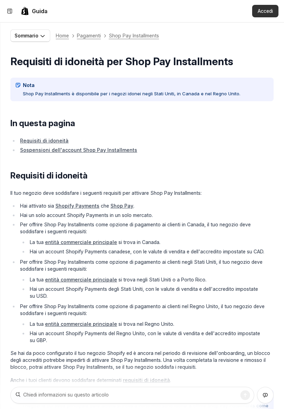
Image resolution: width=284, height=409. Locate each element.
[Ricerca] (245, 395)
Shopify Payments (77, 206)
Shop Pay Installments (134, 35)
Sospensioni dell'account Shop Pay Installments (78, 150)
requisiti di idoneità (146, 380)
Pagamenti (89, 35)
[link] (34, 11)
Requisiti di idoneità (44, 140)
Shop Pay (121, 206)
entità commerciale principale (81, 242)
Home (62, 35)
